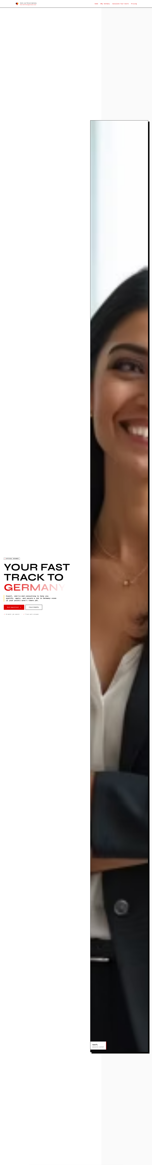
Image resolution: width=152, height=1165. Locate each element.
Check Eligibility (34, 607)
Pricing (134, 3)
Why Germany (105, 3)
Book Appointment (13, 607)
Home (96, 3)
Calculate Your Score (120, 3)
